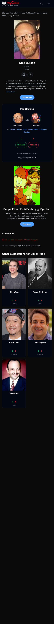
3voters (14, 304)
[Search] (41, 4)
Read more (10, 92)
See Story (27, 224)
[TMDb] (30, 74)
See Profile (27, 97)
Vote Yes (21, 145)
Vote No (33, 145)
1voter (14, 405)
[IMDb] (23, 74)
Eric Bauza (14, 343)
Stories (5, 13)
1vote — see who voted (27, 153)
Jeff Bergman (40, 343)
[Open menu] (49, 4)
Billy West (14, 292)
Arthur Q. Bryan (40, 292)
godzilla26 (32, 158)
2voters (40, 304)
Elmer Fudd (15, 129)
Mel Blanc (14, 393)
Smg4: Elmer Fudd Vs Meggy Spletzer (25, 13)
